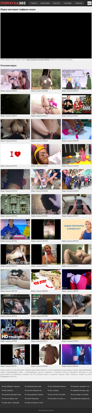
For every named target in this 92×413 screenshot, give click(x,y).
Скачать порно (45, 3)
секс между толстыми (80, 394)
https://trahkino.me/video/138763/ (38, 59)
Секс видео (67, 3)
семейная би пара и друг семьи (82, 390)
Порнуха (34, 3)
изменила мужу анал (33, 386)
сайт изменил (8, 390)
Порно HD (56, 3)
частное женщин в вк (34, 390)
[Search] (89, 3)
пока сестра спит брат (57, 394)
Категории (79, 3)
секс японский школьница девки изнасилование (59, 386)
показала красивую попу (12, 394)
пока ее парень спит (10, 398)
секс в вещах (54, 390)
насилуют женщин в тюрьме (82, 386)
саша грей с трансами (11, 403)
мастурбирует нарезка (11, 386)
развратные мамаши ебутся (82, 398)
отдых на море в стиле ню (35, 403)
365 (13, 3)
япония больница (32, 398)
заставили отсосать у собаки (59, 398)
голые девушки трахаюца (35, 394)
